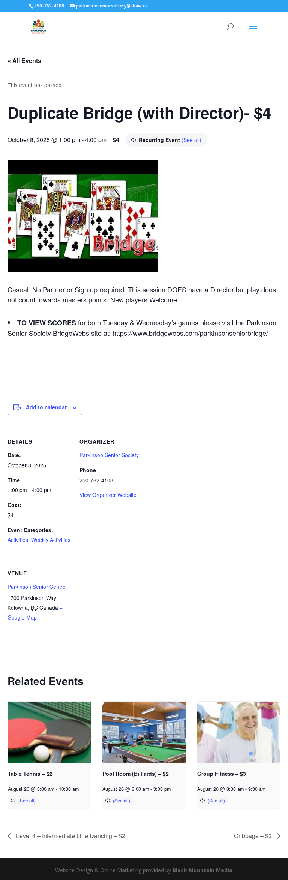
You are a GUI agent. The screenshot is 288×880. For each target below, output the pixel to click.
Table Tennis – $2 (30, 773)
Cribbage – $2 (253, 835)
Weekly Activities (50, 539)
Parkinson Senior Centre (37, 586)
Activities (18, 539)
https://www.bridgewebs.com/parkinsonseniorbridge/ (190, 333)
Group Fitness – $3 (221, 773)
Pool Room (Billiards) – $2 (135, 773)
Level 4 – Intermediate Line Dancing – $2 (70, 835)
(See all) (191, 140)
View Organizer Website (108, 494)
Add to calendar (46, 407)
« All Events (24, 60)
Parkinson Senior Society (109, 455)
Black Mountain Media (202, 870)
